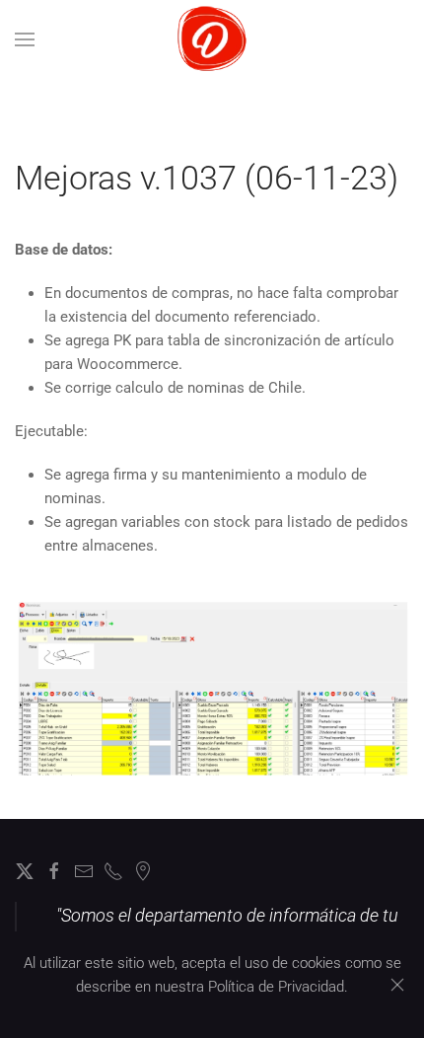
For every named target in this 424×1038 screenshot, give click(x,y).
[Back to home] (212, 39)
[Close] (397, 985)
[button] (25, 39)
